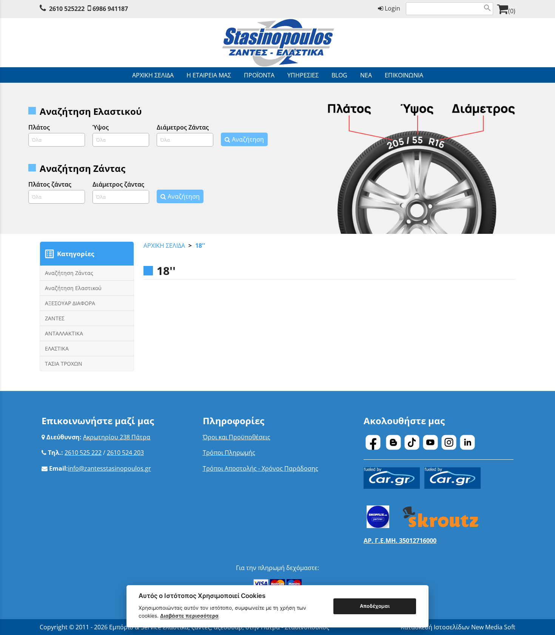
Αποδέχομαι (375, 606)
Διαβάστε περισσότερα (189, 616)
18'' (200, 245)
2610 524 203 (125, 452)
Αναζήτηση (247, 139)
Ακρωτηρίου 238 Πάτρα (116, 437)
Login (391, 8)
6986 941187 (110, 9)
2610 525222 (67, 9)
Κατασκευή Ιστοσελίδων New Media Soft (458, 627)
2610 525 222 (83, 452)
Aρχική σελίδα (164, 245)
